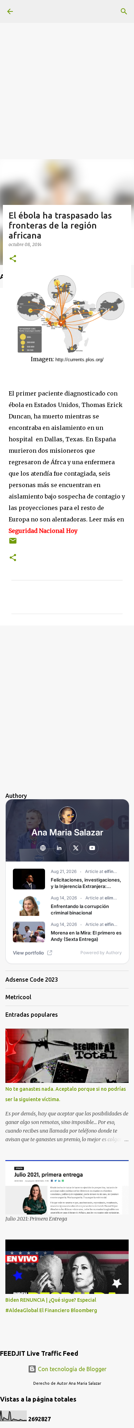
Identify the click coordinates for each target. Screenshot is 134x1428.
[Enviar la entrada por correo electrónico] (13, 543)
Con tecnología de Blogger (71, 1369)
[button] (13, 259)
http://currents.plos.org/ (79, 359)
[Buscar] (124, 11)
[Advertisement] (67, 67)
